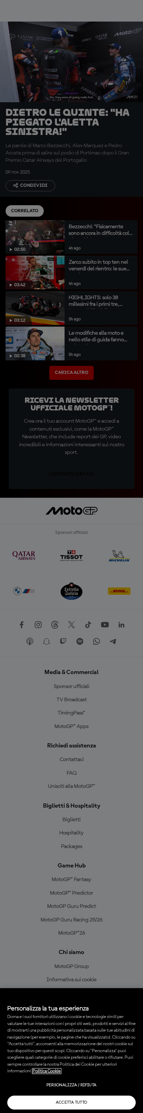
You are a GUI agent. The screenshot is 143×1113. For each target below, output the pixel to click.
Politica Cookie (47, 1071)
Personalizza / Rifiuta (72, 1085)
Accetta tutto (71, 1102)
